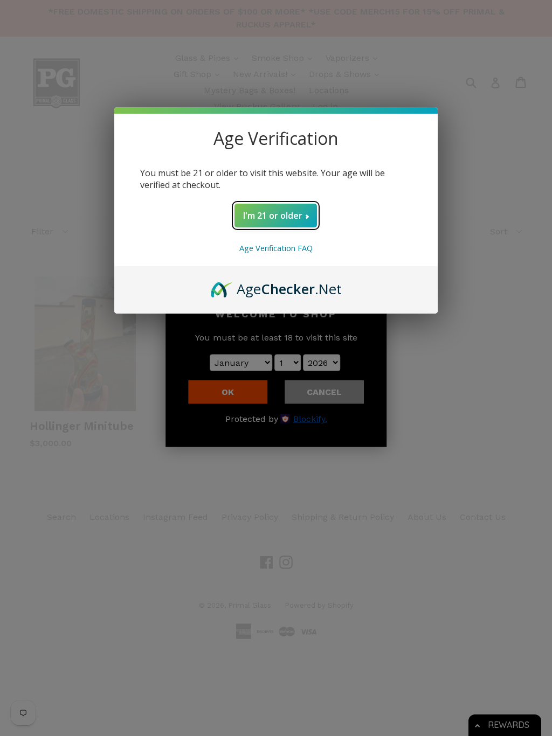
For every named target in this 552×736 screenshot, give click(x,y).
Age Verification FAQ (276, 248)
